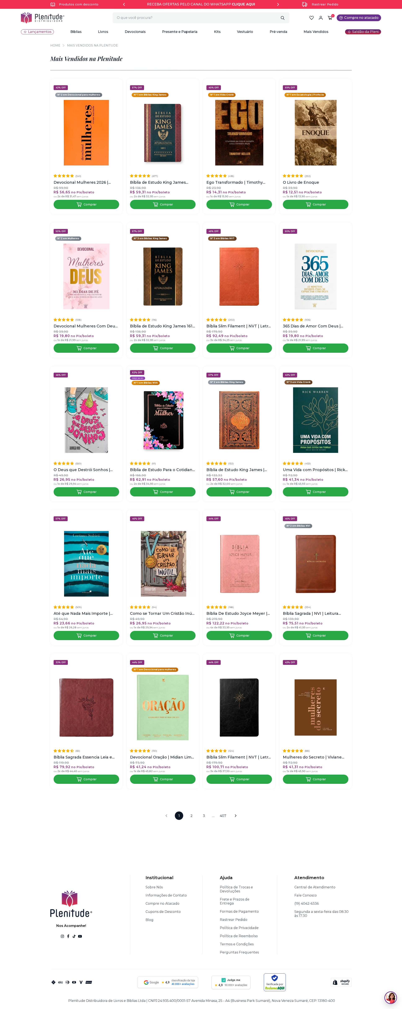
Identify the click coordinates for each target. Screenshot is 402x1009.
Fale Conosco (305, 895)
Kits (217, 32)
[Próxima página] (235, 815)
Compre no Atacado (162, 904)
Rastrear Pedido (325, 4)
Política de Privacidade (239, 928)
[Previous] (123, 4)
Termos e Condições (237, 944)
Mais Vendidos (316, 32)
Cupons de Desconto (163, 912)
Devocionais (135, 32)
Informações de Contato (166, 895)
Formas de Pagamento (239, 911)
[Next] (278, 4)
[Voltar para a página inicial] (42, 17)
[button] (76, 32)
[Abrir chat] (390, 997)
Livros (103, 32)
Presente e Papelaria (179, 32)
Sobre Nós (154, 887)
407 (223, 816)
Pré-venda (278, 32)
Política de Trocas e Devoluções (236, 889)
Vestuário (245, 32)
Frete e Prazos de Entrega (234, 901)
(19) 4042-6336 (306, 904)
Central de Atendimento (314, 887)
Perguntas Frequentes (239, 952)
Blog (149, 920)
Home (55, 45)
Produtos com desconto (79, 4)
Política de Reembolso (239, 936)
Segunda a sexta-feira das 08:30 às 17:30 (321, 914)
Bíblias (76, 32)
